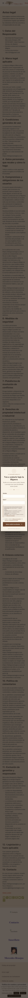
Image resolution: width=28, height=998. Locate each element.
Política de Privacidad (10, 515)
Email (4, 499)
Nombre (5, 493)
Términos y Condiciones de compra (11, 520)
